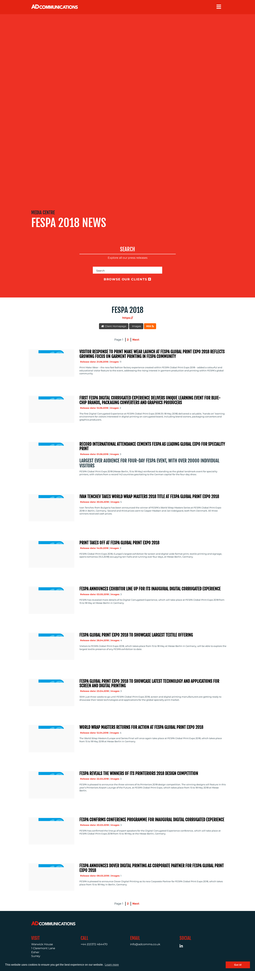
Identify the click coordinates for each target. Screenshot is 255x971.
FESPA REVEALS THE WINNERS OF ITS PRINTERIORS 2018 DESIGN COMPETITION (138, 773)
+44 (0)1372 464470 (94, 944)
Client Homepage (115, 326)
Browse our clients (126, 279)
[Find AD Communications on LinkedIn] (183, 946)
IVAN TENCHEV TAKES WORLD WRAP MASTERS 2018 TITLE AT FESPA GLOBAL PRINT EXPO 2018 (149, 496)
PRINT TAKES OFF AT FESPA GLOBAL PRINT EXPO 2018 (119, 542)
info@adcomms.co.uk (145, 944)
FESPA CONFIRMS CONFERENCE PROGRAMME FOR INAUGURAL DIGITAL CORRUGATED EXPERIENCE (151, 819)
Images (136, 326)
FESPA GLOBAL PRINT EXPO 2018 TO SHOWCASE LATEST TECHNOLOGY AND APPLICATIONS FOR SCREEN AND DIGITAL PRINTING (149, 683)
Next (135, 339)
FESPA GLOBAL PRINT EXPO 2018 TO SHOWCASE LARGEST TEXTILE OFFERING (136, 635)
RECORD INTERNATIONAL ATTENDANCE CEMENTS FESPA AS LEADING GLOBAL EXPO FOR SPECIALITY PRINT (152, 446)
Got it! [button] (238, 964)
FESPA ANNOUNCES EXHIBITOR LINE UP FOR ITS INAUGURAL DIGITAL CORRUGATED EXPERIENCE (150, 588)
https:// (127, 317)
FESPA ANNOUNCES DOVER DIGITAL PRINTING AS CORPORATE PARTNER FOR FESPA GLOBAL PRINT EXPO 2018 (151, 868)
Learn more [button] (112, 964)
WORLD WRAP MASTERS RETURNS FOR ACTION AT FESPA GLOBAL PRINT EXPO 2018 (141, 727)
